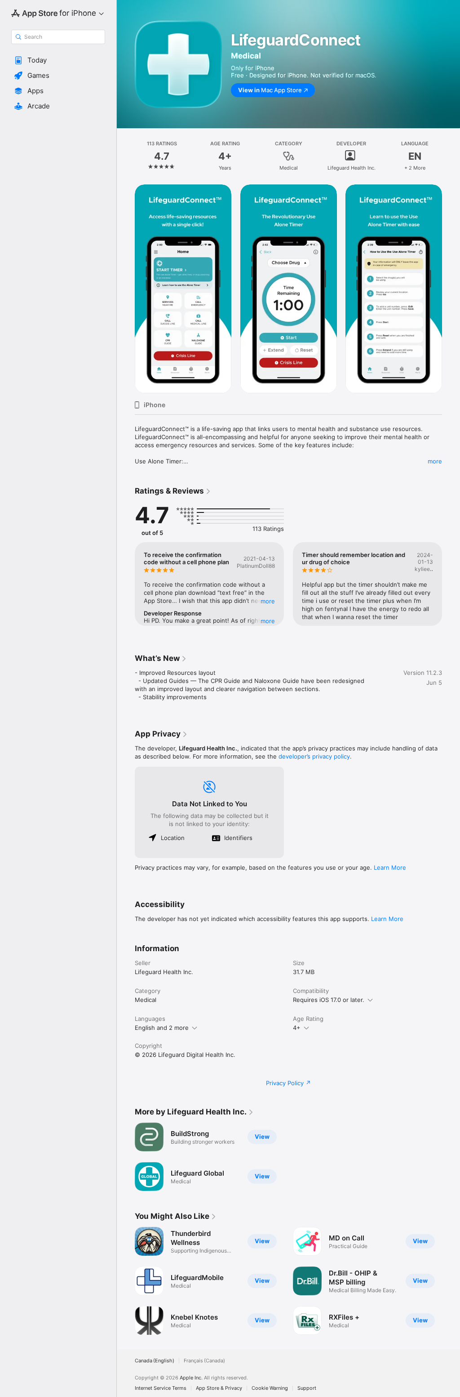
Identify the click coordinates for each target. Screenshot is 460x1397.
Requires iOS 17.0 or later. (328, 999)
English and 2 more (162, 1027)
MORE (268, 601)
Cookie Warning (270, 1388)
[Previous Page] (125, 156)
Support (306, 1388)
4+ (297, 1027)
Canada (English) (154, 1360)
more (435, 461)
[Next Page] (451, 156)
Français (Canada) (204, 1360)
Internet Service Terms (160, 1388)
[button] (58, 60)
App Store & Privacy (219, 1388)
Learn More (390, 867)
